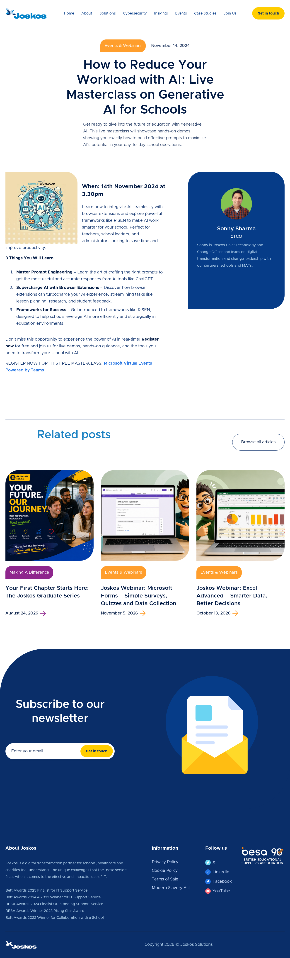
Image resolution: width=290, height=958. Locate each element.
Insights (161, 13)
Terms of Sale (165, 879)
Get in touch (268, 13)
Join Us (230, 13)
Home (69, 13)
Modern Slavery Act (171, 888)
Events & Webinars (123, 46)
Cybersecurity (135, 13)
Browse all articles (258, 442)
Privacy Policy (165, 862)
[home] (28, 13)
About (86, 13)
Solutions (107, 13)
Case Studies (205, 13)
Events (181, 13)
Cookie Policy (165, 871)
